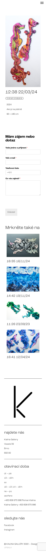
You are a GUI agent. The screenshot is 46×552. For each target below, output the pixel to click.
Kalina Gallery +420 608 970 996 (20, 505)
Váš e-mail (11, 158)
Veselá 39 (9, 444)
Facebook (9, 525)
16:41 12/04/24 (18, 357)
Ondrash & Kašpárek (14, 98)
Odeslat (11, 212)
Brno (6, 449)
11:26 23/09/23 (18, 324)
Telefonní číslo (12, 168)
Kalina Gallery (11, 440)
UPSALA (8, 548)
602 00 (7, 453)
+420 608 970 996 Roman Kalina (20, 500)
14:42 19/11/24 (18, 296)
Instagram (9, 530)
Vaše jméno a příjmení (17, 148)
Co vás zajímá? (13, 179)
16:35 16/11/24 (18, 261)
